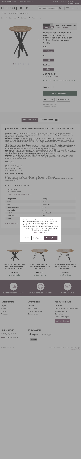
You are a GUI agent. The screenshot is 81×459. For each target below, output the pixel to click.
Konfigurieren (37, 238)
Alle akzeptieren (50, 238)
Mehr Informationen (40, 232)
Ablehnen (27, 238)
